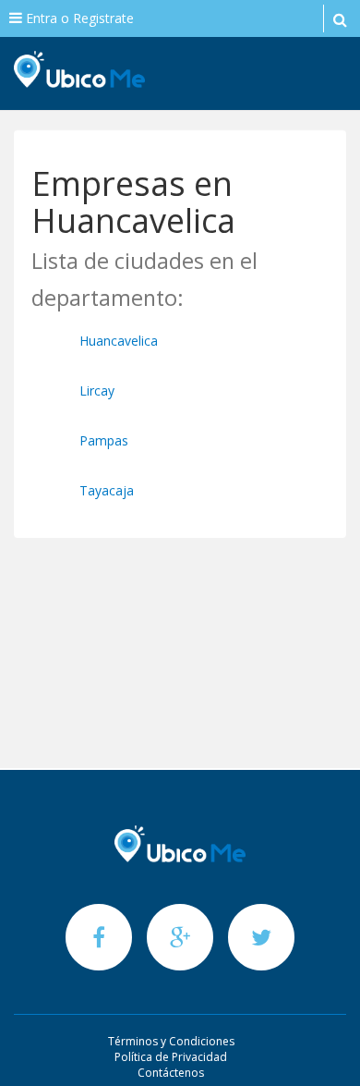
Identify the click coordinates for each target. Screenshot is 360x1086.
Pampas (103, 440)
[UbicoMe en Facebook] (100, 937)
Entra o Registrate (78, 18)
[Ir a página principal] (180, 843)
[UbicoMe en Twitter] (261, 937)
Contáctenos (171, 1072)
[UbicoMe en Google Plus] (181, 937)
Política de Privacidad (170, 1057)
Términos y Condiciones (171, 1041)
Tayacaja (106, 490)
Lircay (96, 390)
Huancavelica (118, 340)
